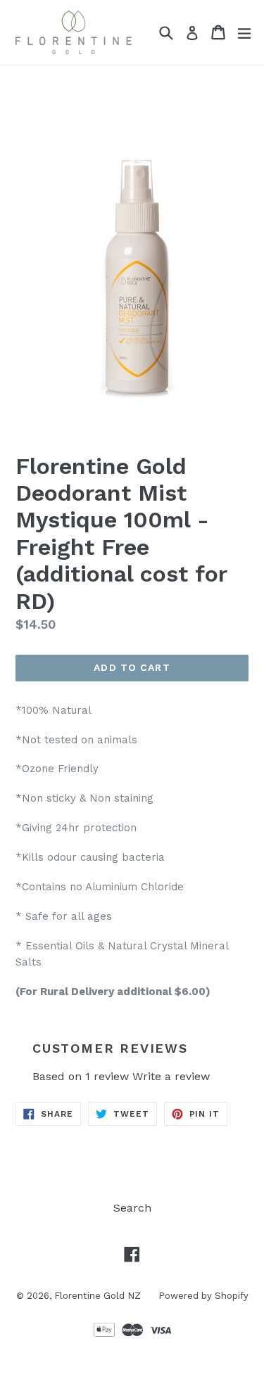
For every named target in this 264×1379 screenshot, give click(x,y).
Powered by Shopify (203, 1295)
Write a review (171, 1076)
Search (132, 1207)
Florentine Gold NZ (97, 1295)
